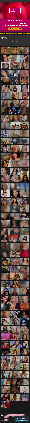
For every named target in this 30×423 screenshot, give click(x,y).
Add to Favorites (15, 43)
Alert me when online (15, 28)
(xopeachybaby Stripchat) (23, 33)
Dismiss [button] (22, 420)
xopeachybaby (23, 23)
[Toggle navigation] (28, 1)
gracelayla (10, 20)
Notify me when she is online (15, 41)
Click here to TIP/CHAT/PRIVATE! (15, 31)
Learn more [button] (23, 418)
